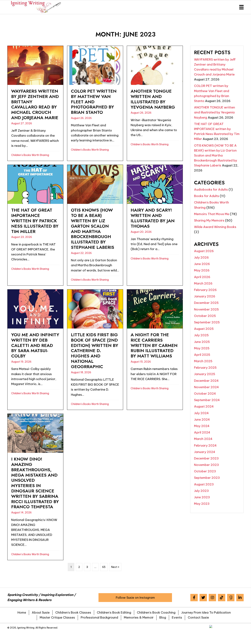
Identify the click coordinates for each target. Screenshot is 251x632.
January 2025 (204, 374)
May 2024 (201, 426)
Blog (162, 617)
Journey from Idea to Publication (206, 612)
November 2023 (206, 465)
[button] (135, 597)
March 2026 (203, 283)
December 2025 (206, 303)
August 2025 (204, 329)
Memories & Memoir (139, 617)
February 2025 (205, 368)
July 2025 (201, 335)
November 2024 (206, 387)
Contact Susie (198, 617)
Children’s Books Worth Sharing (30, 155)
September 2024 (207, 400)
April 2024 (202, 432)
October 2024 (205, 394)
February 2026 (205, 290)
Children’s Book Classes (73, 612)
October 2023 (205, 471)
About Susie (41, 612)
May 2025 (201, 348)
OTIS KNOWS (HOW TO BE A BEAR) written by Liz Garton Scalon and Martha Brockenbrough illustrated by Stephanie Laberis (215, 155)
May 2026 (201, 270)
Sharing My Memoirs (209, 220)
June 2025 (202, 342)
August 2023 (204, 484)
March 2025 (203, 361)
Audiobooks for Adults (211, 189)
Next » (115, 567)
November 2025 (206, 309)
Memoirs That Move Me (211, 214)
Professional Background (99, 617)
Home (21, 612)
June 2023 (202, 497)
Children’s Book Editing (114, 612)
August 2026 (204, 251)
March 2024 (203, 439)
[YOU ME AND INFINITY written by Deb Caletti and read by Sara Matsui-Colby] (35, 349)
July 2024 (201, 413)
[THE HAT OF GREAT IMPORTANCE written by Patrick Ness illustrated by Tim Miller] (35, 225)
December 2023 (206, 458)
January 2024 (204, 452)
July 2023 (201, 491)
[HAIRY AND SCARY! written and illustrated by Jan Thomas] (155, 225)
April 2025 (202, 355)
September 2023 (207, 478)
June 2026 (202, 264)
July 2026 (201, 257)
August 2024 (204, 406)
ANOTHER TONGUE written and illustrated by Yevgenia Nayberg (214, 112)
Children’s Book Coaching (156, 612)
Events (177, 617)
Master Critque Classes (57, 617)
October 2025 (205, 316)
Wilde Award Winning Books (215, 227)
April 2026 (202, 277)
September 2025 (207, 322)
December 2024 (206, 381)
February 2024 (205, 445)
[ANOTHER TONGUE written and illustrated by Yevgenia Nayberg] (155, 103)
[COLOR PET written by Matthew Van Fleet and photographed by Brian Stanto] (95, 103)
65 (103, 567)
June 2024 (202, 419)
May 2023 (201, 504)
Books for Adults (206, 196)
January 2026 (204, 296)
